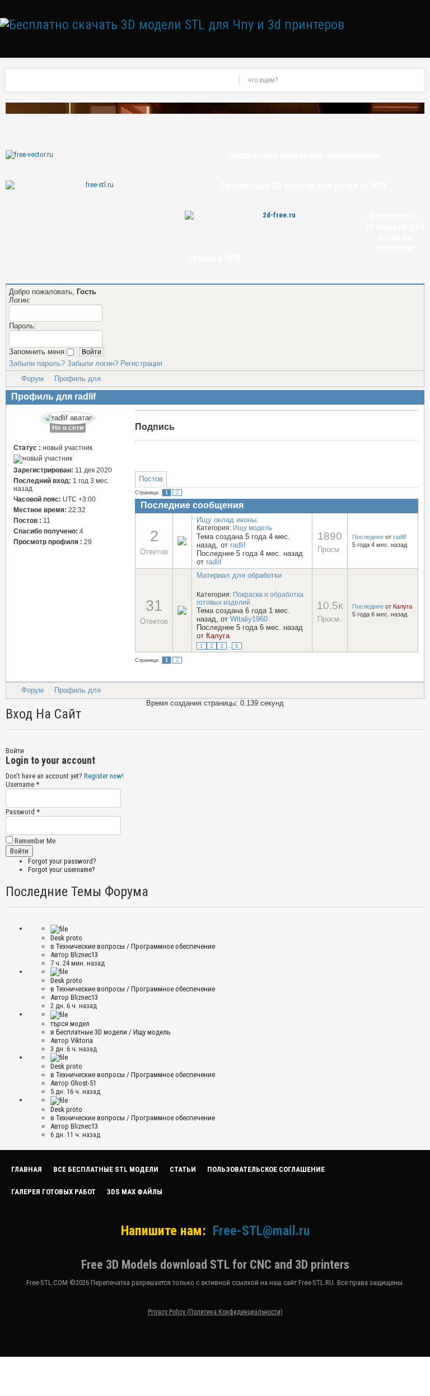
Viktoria (82, 1040)
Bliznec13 (84, 954)
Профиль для (77, 378)
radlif (238, 545)
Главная (26, 1169)
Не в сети (67, 428)
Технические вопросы (90, 946)
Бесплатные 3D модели (91, 1032)
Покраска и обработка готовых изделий (250, 598)
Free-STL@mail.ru (261, 1231)
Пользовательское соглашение (266, 1169)
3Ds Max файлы (134, 1192)
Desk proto (66, 938)
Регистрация (141, 363)
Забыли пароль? (37, 363)
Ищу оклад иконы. (228, 520)
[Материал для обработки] (182, 610)
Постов (151, 479)
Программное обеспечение (173, 946)
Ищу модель (252, 528)
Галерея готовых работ (53, 1192)
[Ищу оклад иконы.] (182, 540)
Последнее (368, 537)
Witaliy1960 (249, 619)
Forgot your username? (61, 869)
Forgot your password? (62, 861)
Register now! (104, 776)
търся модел (70, 1023)
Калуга (218, 636)
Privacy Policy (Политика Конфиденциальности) (215, 1312)
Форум (32, 378)
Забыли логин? (92, 363)
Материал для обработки (239, 575)
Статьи (183, 1169)
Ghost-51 (83, 1083)
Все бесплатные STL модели (105, 1169)
